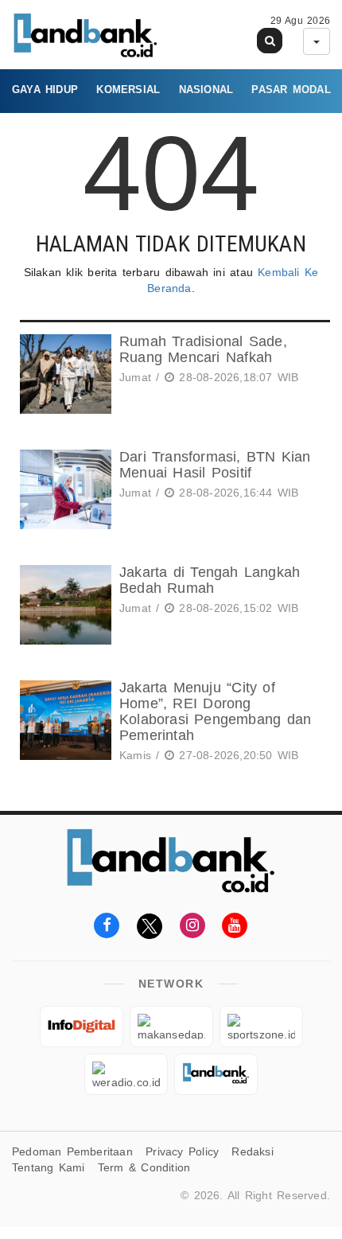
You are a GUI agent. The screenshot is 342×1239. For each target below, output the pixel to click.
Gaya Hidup (45, 89)
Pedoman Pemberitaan (72, 1151)
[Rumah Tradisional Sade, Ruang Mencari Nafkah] (63, 374)
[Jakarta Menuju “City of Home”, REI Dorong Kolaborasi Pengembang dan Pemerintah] (63, 723)
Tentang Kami (48, 1167)
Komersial (128, 89)
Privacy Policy (182, 1151)
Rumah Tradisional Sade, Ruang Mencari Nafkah (203, 349)
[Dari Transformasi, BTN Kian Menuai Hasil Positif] (63, 489)
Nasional (206, 89)
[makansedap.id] (171, 1026)
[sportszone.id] (261, 1026)
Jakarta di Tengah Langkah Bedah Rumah (209, 580)
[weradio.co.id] (126, 1074)
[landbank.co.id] (216, 1074)
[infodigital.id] (81, 1026)
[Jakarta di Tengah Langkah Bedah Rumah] (63, 605)
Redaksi (252, 1151)
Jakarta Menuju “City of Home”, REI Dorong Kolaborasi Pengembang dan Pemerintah (215, 711)
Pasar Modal (290, 89)
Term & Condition (144, 1167)
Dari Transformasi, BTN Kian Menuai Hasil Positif (215, 465)
